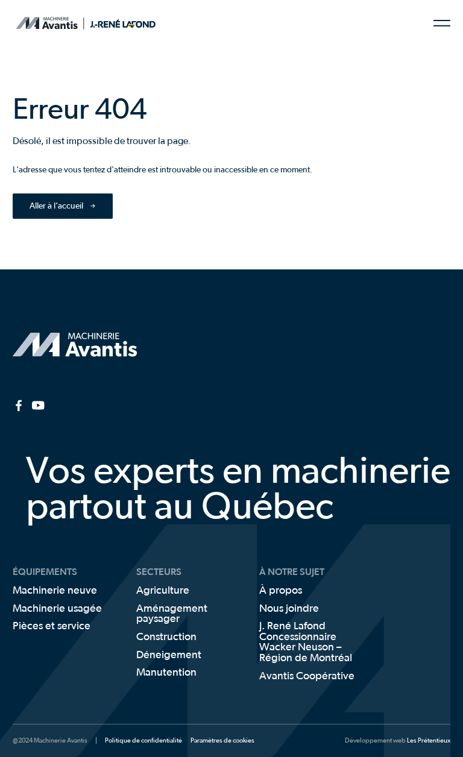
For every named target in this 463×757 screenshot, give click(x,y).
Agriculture (162, 591)
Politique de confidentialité (143, 740)
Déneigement (168, 655)
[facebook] (19, 405)
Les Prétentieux (428, 740)
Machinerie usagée (57, 609)
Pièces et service (51, 626)
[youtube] (38, 405)
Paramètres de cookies (222, 740)
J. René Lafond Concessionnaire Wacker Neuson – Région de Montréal (305, 642)
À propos (280, 591)
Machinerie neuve (55, 591)
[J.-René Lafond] (124, 23)
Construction (166, 637)
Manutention (166, 673)
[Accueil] (46, 23)
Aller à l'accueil (56, 206)
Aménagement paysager (171, 614)
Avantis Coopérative (306, 676)
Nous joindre (289, 609)
